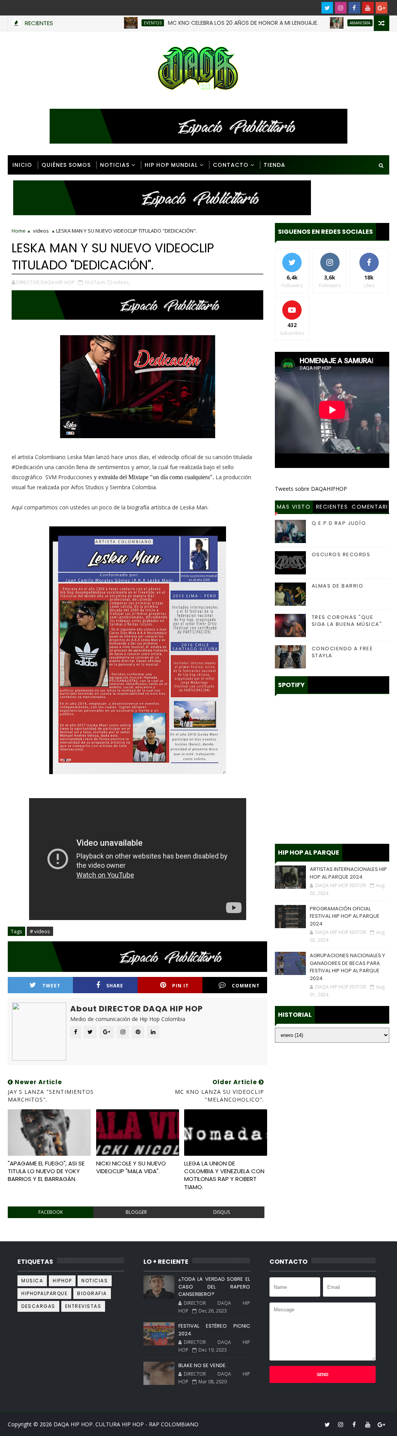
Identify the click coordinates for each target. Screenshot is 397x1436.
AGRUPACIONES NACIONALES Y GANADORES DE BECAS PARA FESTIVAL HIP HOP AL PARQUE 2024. (347, 967)
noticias (94, 1280)
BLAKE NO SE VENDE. (202, 1365)
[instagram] (341, 8)
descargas (38, 1306)
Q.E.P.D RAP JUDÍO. (340, 523)
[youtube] (368, 8)
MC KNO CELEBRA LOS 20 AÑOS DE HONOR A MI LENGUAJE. (213, 23)
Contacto (231, 165)
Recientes (332, 507)
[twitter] (327, 8)
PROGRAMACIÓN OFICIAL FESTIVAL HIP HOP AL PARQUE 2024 (345, 916)
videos (41, 230)
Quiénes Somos (66, 165)
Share (114, 985)
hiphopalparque (44, 1293)
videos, (121, 282)
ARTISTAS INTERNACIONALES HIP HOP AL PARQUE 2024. (348, 873)
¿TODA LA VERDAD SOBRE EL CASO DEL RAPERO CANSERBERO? (214, 1286)
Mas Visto (294, 507)
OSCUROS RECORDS (341, 554)
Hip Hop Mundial (171, 165)
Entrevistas (83, 1306)
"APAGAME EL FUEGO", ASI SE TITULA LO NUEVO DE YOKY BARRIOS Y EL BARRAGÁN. (46, 1171)
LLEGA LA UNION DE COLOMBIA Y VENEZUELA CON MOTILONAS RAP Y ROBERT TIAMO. (224, 1175)
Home (19, 230)
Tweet (51, 985)
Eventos (123, 23)
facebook (50, 1212)
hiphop (62, 1280)
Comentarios (370, 508)
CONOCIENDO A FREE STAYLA (342, 652)
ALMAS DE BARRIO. (338, 585)
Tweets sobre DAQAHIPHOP (311, 488)
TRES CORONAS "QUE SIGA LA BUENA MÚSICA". (348, 620)
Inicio (22, 165)
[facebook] (354, 8)
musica (32, 1280)
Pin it (180, 985)
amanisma (330, 23)
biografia (92, 1293)
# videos (40, 931)
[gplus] (381, 8)
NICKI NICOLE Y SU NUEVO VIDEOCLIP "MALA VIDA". (131, 1167)
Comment (246, 985)
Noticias (114, 165)
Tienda (274, 165)
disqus (221, 1212)
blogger (136, 1212)
